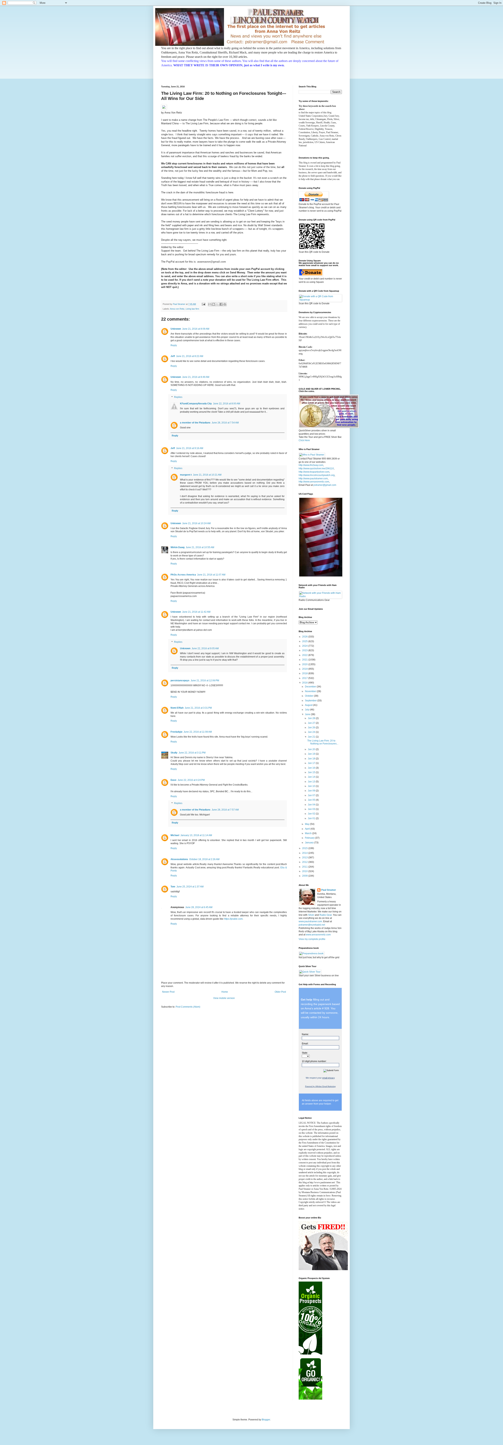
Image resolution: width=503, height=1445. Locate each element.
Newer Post (168, 991)
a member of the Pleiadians (195, 422)
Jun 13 (312, 781)
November (311, 691)
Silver (311, 915)
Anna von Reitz (177, 309)
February (310, 837)
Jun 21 (312, 736)
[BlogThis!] (214, 304)
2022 (305, 655)
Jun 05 (312, 800)
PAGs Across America (183, 574)
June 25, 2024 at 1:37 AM (190, 886)
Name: (305, 1034)
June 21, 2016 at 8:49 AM (195, 377)
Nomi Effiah (177, 707)
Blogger (266, 1419)
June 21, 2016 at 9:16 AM (189, 448)
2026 (305, 636)
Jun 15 (312, 772)
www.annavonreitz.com (318, 934)
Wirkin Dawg (177, 547)
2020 (305, 664)
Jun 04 (312, 804)
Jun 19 (312, 753)
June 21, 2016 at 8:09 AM (195, 328)
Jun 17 (312, 763)
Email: (305, 1043)
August (309, 705)
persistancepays (180, 680)
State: (305, 1052)
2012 (305, 862)
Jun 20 (312, 749)
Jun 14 (312, 777)
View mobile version (224, 998)
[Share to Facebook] (221, 304)
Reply (174, 345)
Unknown (176, 328)
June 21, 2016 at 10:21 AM (207, 474)
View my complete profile (312, 939)
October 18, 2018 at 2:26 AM (204, 859)
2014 (305, 853)
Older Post (280, 991)
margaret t (186, 474)
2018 (305, 673)
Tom (173, 886)
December (311, 686)
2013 (305, 857)
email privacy (328, 1078)
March (308, 833)
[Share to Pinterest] (225, 304)
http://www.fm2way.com (311, 465)
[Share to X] (217, 304)
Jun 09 (312, 790)
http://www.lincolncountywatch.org (317, 475)
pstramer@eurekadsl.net (312, 924)
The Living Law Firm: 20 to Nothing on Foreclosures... (322, 742)
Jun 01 (312, 818)
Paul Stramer (328, 890)
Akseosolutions (179, 859)
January (309, 842)
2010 (305, 871)
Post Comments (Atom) (188, 1006)
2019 (305, 669)
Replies (178, 397)
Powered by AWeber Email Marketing (320, 1086)
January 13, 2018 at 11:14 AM (196, 835)
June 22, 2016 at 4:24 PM (191, 780)
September (311, 700)
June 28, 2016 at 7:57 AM (225, 809)
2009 (305, 875)
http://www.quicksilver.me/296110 (316, 468)
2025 (305, 641)
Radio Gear (325, 915)
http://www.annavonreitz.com (314, 481)
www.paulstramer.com (310, 921)
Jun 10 (312, 786)
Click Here (304, 440)
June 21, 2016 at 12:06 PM (205, 680)
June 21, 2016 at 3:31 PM (198, 707)
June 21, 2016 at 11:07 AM (211, 574)
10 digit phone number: (314, 1061)
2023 (305, 650)
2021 (305, 659)
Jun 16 (312, 767)
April (307, 828)
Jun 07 (312, 795)
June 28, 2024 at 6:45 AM (198, 907)
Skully (174, 752)
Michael (175, 835)
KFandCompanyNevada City (196, 403)
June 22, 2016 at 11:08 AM (198, 731)
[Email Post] (203, 304)
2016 (305, 682)
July (307, 709)
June (308, 714)
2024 (305, 646)
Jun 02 (312, 813)
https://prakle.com (233, 919)
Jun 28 (312, 718)
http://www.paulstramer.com (313, 478)
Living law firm (192, 309)
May (307, 824)
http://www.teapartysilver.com (314, 471)
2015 (305, 848)
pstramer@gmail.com (324, 485)
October (309, 695)
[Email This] (210, 304)
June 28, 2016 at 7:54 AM (225, 422)
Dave (173, 780)
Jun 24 (312, 732)
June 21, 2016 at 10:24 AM (196, 523)
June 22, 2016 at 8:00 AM (226, 403)
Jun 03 (312, 809)
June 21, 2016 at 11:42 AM (196, 611)
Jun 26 (312, 727)
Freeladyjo (176, 731)
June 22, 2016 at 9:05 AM (205, 648)
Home (224, 991)
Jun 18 (312, 758)
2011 (305, 866)
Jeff (173, 356)
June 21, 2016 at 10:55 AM (200, 547)
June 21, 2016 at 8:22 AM (189, 356)
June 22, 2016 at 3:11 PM (192, 752)
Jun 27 (312, 723)
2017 (305, 678)
